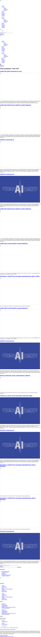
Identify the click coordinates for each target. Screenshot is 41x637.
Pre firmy (3, 14)
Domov (3, 17)
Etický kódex (6, 9)
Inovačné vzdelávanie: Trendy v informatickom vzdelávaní (15, 375)
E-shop (5, 10)
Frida (3, 12)
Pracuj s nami (4, 604)
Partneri (3, 26)
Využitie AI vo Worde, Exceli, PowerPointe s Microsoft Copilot (16, 395)
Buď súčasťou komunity (6, 608)
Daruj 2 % (3, 603)
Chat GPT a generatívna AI (7, 430)
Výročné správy (4, 587)
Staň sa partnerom (5, 605)
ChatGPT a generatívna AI (7, 139)
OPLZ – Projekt (4, 591)
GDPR (3, 589)
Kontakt (3, 15)
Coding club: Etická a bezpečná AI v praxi (11, 71)
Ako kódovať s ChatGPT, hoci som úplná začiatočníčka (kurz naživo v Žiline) (20, 276)
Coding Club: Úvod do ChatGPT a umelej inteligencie (14, 243)
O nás (3, 6)
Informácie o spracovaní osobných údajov (6, 636)
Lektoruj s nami (4, 606)
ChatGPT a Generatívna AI (7, 174)
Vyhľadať (1, 32)
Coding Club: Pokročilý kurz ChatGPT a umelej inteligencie (15, 105)
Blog (5, 7)
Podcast (5, 8)
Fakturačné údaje (4, 621)
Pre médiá (3, 586)
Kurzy (3, 11)
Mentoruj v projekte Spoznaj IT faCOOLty (9, 607)
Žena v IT (3, 13)
